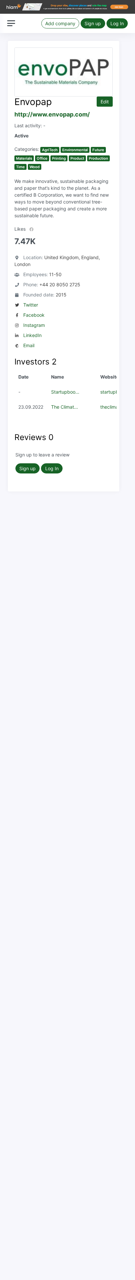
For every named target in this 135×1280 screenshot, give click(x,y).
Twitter (30, 305)
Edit (105, 101)
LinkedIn (32, 335)
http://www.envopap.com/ (52, 114)
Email (28, 345)
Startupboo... (65, 392)
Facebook (34, 315)
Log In (117, 23)
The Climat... (64, 407)
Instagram (34, 325)
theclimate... (113, 407)
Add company (60, 23)
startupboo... (114, 392)
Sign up (93, 23)
